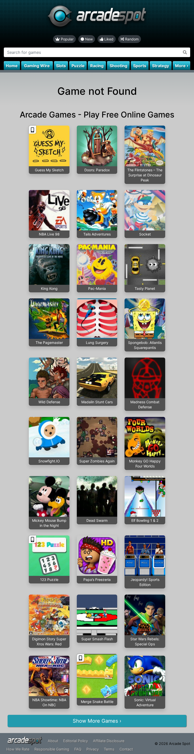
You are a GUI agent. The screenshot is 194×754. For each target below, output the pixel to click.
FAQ (77, 749)
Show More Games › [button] (97, 721)
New (88, 39)
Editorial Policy (75, 741)
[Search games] (185, 52)
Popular (67, 39)
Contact (126, 749)
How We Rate (17, 749)
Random (131, 39)
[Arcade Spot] (97, 17)
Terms (109, 749)
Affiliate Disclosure (108, 741)
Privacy (92, 749)
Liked (108, 39)
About (53, 741)
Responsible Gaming (51, 749)
